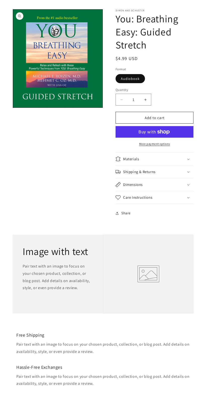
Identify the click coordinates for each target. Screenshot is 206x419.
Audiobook (130, 78)
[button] (154, 159)
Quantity (122, 90)
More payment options (154, 144)
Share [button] (126, 213)
